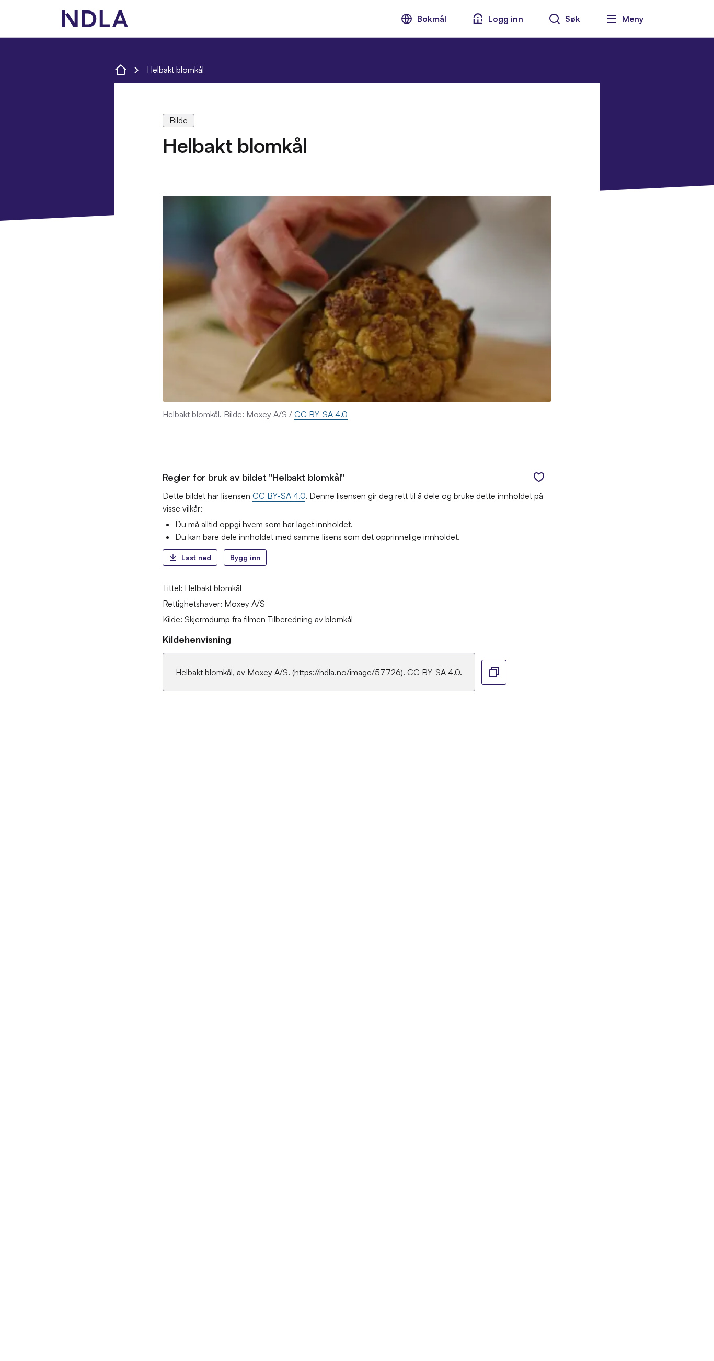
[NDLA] (95, 18)
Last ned (196, 557)
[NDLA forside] (120, 69)
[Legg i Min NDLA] (538, 477)
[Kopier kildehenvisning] (493, 672)
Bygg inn (245, 557)
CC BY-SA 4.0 (321, 414)
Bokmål (431, 19)
